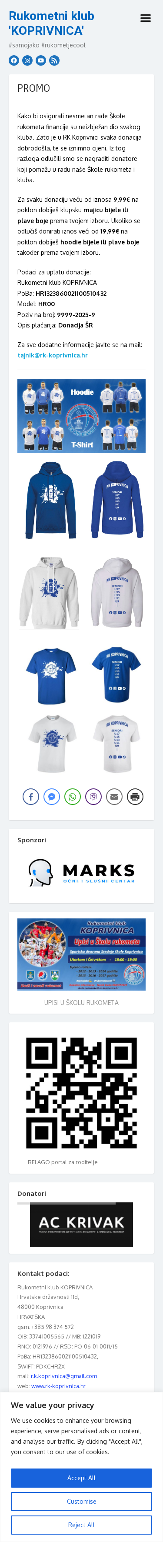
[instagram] (27, 60)
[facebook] (14, 60)
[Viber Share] (93, 796)
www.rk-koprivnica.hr (58, 1385)
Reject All (81, 1525)
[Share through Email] (114, 796)
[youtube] (41, 60)
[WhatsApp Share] (72, 796)
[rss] (54, 60)
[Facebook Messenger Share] (51, 796)
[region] (81, 1467)
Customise (81, 1501)
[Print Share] (135, 796)
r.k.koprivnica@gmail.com (64, 1375)
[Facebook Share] (31, 796)
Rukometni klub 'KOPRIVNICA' (51, 23)
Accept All (81, 1478)
